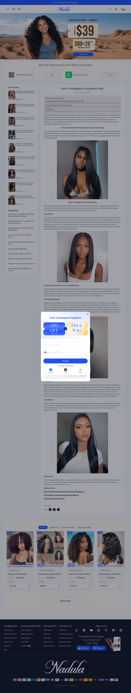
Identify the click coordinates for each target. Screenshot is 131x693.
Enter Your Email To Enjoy (52, 345)
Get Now (65, 361)
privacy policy (73, 376)
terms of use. (83, 376)
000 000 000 (58, 352)
